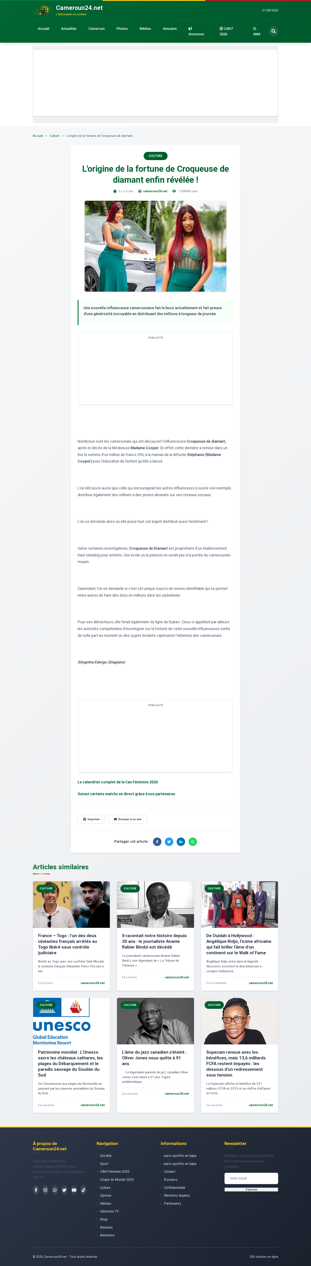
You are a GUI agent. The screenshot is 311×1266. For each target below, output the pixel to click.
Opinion (105, 1195)
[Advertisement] (155, 83)
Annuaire (170, 29)
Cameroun (96, 29)
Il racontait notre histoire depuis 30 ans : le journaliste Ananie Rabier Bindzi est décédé (154, 941)
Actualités (69, 29)
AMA (256, 34)
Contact (169, 1172)
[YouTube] (74, 1190)
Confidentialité (174, 1188)
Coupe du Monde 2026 (117, 1180)
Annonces (196, 34)
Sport (104, 1164)
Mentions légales (177, 1195)
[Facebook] (36, 1190)
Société (105, 1156)
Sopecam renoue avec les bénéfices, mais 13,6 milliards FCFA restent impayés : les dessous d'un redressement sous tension (236, 1064)
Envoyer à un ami (130, 819)
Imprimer (94, 819)
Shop (104, 1219)
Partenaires (172, 1203)
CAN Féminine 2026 (114, 1172)
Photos (122, 29)
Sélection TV (109, 1211)
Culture (54, 136)
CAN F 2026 (226, 31)
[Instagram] (45, 1190)
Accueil (43, 29)
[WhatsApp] (55, 1190)
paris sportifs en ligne (180, 1156)
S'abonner (251, 1189)
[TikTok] (83, 1190)
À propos (171, 1180)
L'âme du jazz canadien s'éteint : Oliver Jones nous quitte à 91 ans (154, 1058)
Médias (145, 29)
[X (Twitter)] (64, 1190)
